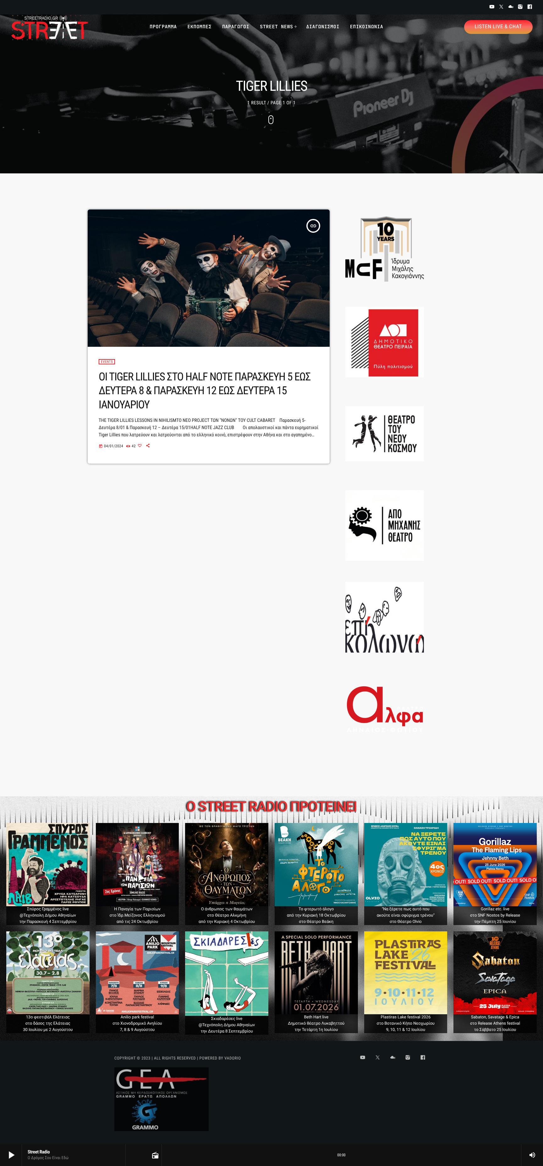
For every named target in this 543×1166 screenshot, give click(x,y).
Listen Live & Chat (498, 27)
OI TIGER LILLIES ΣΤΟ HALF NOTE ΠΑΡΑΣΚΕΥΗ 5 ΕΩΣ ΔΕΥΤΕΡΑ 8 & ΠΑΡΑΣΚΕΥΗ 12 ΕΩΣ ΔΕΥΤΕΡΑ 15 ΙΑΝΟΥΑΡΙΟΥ (204, 390)
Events (107, 362)
